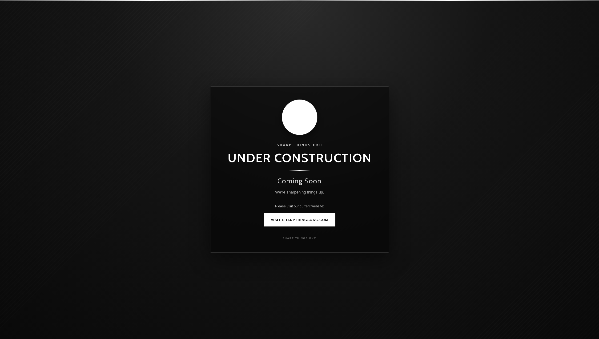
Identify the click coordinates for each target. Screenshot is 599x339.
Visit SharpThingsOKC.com (299, 220)
